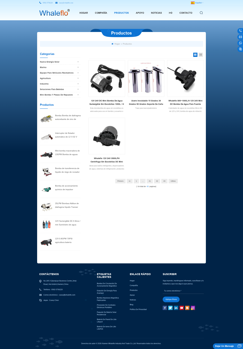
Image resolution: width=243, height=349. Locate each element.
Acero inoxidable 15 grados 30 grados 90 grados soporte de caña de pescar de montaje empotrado (146, 103)
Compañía (101, 13)
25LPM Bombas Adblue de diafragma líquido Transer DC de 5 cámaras (67, 205)
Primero (120, 181)
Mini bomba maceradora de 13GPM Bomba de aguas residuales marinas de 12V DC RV (67, 153)
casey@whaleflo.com (66, 3)
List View (201, 55)
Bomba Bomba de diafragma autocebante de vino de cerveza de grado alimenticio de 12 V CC (68, 117)
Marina (43, 67)
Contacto (185, 13)
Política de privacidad (138, 309)
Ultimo (173, 181)
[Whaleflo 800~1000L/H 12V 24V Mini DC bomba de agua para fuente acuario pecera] (185, 78)
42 (157, 181)
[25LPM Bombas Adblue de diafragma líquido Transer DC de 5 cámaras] (46, 206)
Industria (44, 84)
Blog (131, 305)
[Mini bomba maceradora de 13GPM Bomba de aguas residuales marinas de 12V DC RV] (46, 154)
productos (121, 13)
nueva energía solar (49, 62)
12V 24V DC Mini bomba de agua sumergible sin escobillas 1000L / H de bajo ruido (106, 103)
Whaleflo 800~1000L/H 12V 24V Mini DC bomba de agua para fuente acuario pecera (185, 103)
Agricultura (45, 78)
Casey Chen (54, 300)
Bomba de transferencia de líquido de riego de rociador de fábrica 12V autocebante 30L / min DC (67, 170)
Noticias (156, 13)
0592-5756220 (48, 3)
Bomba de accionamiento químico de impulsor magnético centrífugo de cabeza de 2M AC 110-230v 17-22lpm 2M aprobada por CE (67, 188)
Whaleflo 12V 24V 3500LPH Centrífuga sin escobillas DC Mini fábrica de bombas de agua (107, 160)
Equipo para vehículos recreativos (57, 73)
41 (150, 181)
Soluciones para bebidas (52, 89)
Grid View (195, 55)
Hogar (83, 13)
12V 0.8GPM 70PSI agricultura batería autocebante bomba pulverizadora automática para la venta (66, 240)
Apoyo (140, 13)
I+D (170, 13)
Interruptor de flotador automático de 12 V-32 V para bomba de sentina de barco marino (67, 135)
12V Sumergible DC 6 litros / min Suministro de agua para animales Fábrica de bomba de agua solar (67, 223)
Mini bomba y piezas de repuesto (56, 95)
